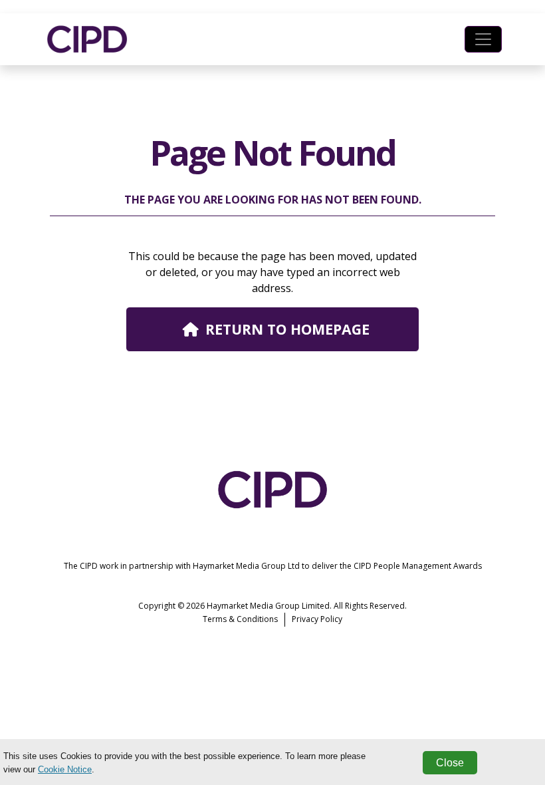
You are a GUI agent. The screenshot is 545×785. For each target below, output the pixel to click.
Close (450, 762)
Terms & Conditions (240, 619)
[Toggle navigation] (483, 39)
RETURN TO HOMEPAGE (287, 329)
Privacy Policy (317, 619)
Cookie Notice (65, 769)
